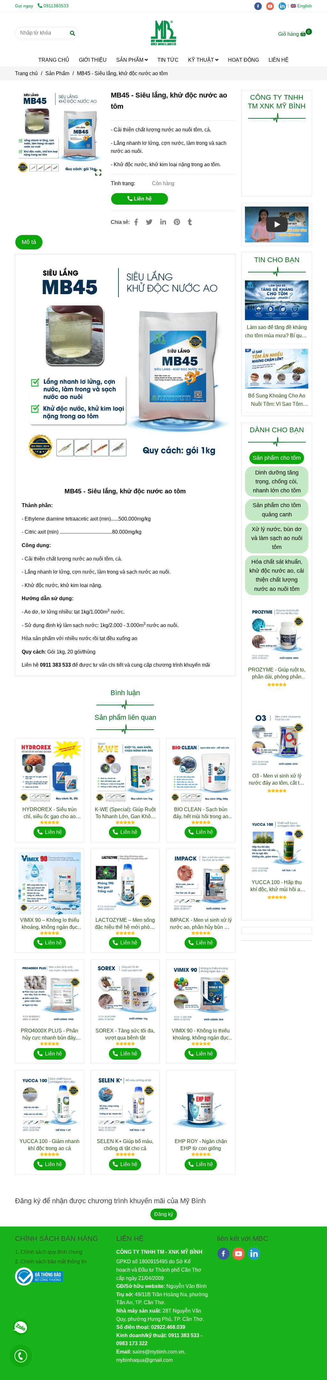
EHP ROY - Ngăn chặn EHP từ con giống (201, 1145)
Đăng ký (163, 1214)
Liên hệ (142, 198)
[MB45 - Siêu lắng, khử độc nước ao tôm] (163, 33)
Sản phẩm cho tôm (277, 458)
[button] (303, 5)
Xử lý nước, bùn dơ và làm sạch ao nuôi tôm (276, 538)
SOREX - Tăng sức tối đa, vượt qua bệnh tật (125, 1034)
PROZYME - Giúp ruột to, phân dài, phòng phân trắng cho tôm (276, 673)
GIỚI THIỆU (93, 60)
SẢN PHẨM (130, 60)
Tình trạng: (123, 183)
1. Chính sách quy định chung (48, 1252)
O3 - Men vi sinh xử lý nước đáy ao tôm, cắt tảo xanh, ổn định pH (277, 780)
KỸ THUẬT (201, 60)
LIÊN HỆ (279, 60)
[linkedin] (283, 5)
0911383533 (56, 5)
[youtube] (272, 5)
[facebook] (260, 5)
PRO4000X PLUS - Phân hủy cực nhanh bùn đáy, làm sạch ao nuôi (49, 1034)
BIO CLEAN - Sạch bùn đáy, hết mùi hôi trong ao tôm (200, 813)
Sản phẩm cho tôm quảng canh (277, 509)
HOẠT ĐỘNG (243, 60)
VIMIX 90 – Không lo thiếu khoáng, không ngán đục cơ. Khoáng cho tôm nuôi (49, 924)
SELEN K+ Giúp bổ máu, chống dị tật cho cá (125, 1145)
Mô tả (29, 242)
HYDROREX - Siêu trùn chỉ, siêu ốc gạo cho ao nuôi (49, 813)
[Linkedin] (163, 222)
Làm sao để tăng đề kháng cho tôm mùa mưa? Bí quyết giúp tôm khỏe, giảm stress (276, 332)
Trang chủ (26, 73)
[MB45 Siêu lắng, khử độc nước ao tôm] (58, 133)
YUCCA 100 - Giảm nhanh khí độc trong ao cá (49, 1145)
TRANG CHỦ (53, 60)
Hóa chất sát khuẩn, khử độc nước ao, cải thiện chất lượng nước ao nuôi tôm (276, 575)
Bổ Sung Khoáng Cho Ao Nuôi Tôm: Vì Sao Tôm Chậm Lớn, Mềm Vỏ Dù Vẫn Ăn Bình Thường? (276, 400)
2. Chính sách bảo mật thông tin (51, 1261)
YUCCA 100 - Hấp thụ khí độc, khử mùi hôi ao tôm (276, 886)
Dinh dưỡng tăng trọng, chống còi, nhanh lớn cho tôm (277, 481)
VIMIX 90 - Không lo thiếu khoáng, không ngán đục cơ (201, 1034)
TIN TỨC (168, 60)
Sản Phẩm (57, 73)
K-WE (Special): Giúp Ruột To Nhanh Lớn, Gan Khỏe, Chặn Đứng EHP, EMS (125, 813)
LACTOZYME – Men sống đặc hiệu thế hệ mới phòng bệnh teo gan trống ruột (125, 924)
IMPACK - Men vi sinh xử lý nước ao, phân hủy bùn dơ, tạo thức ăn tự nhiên (201, 924)
